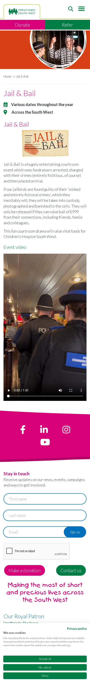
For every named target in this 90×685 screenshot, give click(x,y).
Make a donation (25, 570)
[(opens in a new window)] (23, 429)
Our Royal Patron (23, 616)
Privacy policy (77, 628)
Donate (22, 25)
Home (7, 76)
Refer (67, 25)
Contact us (71, 570)
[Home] (21, 11)
